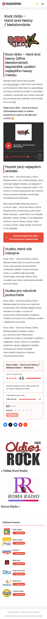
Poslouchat (20, 533)
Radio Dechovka (19, 571)
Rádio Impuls (18, 540)
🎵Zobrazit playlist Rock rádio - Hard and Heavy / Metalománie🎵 (24, 237)
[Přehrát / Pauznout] (8, 145)
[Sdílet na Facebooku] (5, 425)
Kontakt (39, 616)
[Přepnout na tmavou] (37, 3)
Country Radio (18, 591)
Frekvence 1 (17, 581)
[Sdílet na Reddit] (25, 425)
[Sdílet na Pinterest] (20, 425)
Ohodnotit (12, 415)
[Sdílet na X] (10, 425)
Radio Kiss (16, 560)
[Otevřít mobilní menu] (42, 3)
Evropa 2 (16, 550)
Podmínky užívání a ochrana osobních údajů (20, 616)
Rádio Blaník (17, 530)
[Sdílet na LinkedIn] (15, 425)
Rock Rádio (13, 84)
